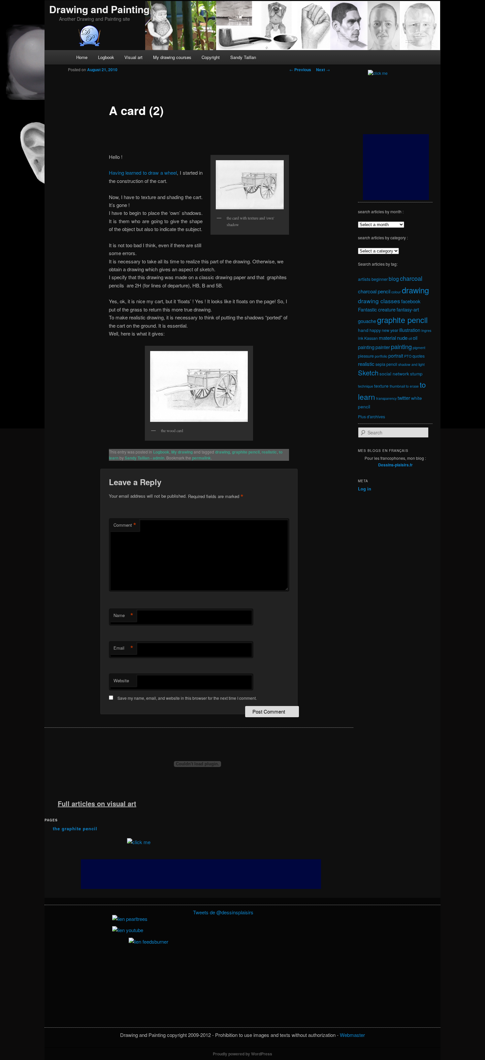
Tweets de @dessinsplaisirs (223, 912)
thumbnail (397, 386)
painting (401, 346)
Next (323, 70)
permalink (201, 458)
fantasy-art (408, 309)
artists (364, 279)
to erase (412, 386)
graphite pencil (246, 452)
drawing (222, 452)
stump (416, 373)
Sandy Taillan (243, 57)
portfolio (381, 356)
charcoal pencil (374, 291)
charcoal (411, 278)
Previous (300, 70)
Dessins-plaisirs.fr (395, 465)
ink (360, 338)
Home (81, 57)
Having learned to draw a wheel (143, 172)
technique (365, 386)
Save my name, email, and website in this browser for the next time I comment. (187, 698)
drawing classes (379, 301)
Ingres (426, 330)
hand (363, 330)
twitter (404, 397)
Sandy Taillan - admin (144, 458)
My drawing (182, 452)
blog (394, 278)
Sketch (368, 372)
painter (382, 346)
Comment (124, 525)
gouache (367, 320)
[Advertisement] (201, 874)
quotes (418, 356)
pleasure (366, 356)
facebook (410, 301)
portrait (395, 355)
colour (396, 291)
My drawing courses (172, 57)
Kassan (371, 338)
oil (410, 338)
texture (381, 385)
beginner (380, 279)
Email (123, 648)
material (387, 337)
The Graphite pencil (75, 828)
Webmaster (352, 1034)
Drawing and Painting (99, 9)
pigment (419, 347)
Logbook (106, 57)
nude (402, 337)
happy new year (384, 330)
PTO (407, 356)
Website (121, 680)
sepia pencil (386, 364)
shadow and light (411, 364)
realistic (269, 452)
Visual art (133, 57)
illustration (409, 329)
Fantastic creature (377, 309)
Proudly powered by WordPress (242, 1054)
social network (394, 373)
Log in (364, 489)
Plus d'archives (371, 416)
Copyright (211, 57)
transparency (386, 398)
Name (123, 615)
